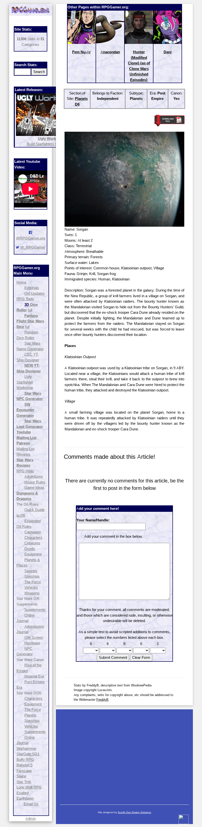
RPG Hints (25, 471)
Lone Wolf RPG (29, 787)
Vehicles (31, 587)
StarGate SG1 (28, 754)
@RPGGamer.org (30, 238)
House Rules (34, 482)
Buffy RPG (25, 759)
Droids (29, 548)
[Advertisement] (124, 754)
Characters (33, 537)
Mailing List (25, 448)
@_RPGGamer (32, 247)
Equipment (33, 554)
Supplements (35, 609)
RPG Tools (25, 298)
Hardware (32, 643)
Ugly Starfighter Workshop (25, 382)
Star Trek (24, 781)
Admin (30, 818)
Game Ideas (34, 487)
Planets (30, 715)
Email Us (31, 804)
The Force (32, 582)
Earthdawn (25, 798)
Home (21, 282)
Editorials (31, 287)
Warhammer (26, 748)
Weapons (32, 593)
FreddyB (102, 699)
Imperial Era (34, 676)
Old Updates (34, 293)
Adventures (33, 476)
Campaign (32, 532)
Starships (32, 576)
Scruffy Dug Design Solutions (134, 812)
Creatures (32, 543)
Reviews (24, 454)
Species (30, 571)
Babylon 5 (25, 765)
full (30, 310)
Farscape (24, 770)
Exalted (23, 792)
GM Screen (33, 637)
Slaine (21, 776)
